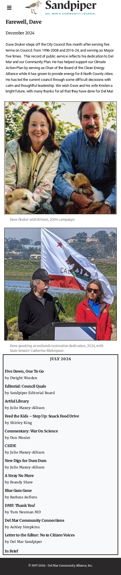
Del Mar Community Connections (34, 520)
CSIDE (10, 445)
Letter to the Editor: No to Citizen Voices (40, 535)
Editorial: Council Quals (25, 386)
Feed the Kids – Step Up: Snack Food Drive (42, 416)
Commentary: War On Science (31, 431)
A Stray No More (19, 475)
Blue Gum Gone (18, 490)
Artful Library (17, 401)
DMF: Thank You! (20, 505)
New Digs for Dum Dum (25, 460)
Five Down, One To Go (24, 371)
